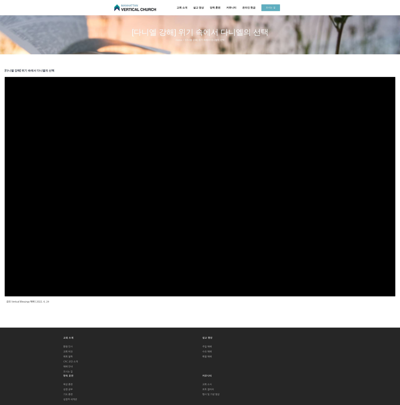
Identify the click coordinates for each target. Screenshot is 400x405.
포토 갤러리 (208, 389)
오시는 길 (68, 371)
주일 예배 (207, 346)
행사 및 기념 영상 (211, 394)
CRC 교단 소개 (70, 361)
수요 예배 (207, 351)
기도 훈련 (68, 394)
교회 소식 (207, 384)
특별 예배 (207, 356)
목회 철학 (68, 356)
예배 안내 (68, 366)
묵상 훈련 (68, 384)
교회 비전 (68, 351)
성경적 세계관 (70, 399)
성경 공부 (68, 389)
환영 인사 (68, 346)
